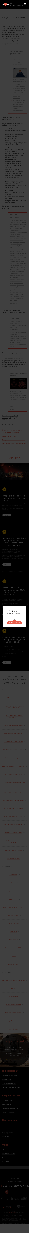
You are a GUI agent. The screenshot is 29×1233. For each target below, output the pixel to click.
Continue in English (14, 622)
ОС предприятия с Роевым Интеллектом (16, 4)
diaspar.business (14, 613)
